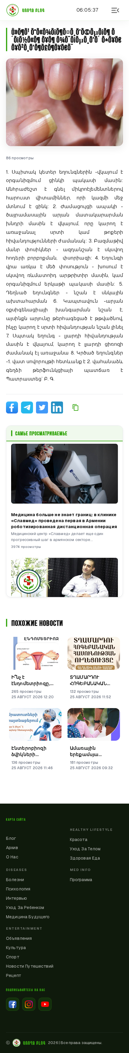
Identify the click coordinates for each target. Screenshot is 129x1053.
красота (78, 839)
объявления (19, 938)
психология (18, 889)
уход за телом (85, 849)
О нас (12, 857)
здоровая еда (85, 858)
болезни (15, 879)
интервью (16, 898)
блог (11, 838)
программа (81, 879)
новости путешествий (29, 966)
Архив (12, 847)
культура (16, 947)
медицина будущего (28, 916)
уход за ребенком (25, 907)
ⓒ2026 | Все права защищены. (54, 1043)
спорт (13, 957)
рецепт (13, 975)
